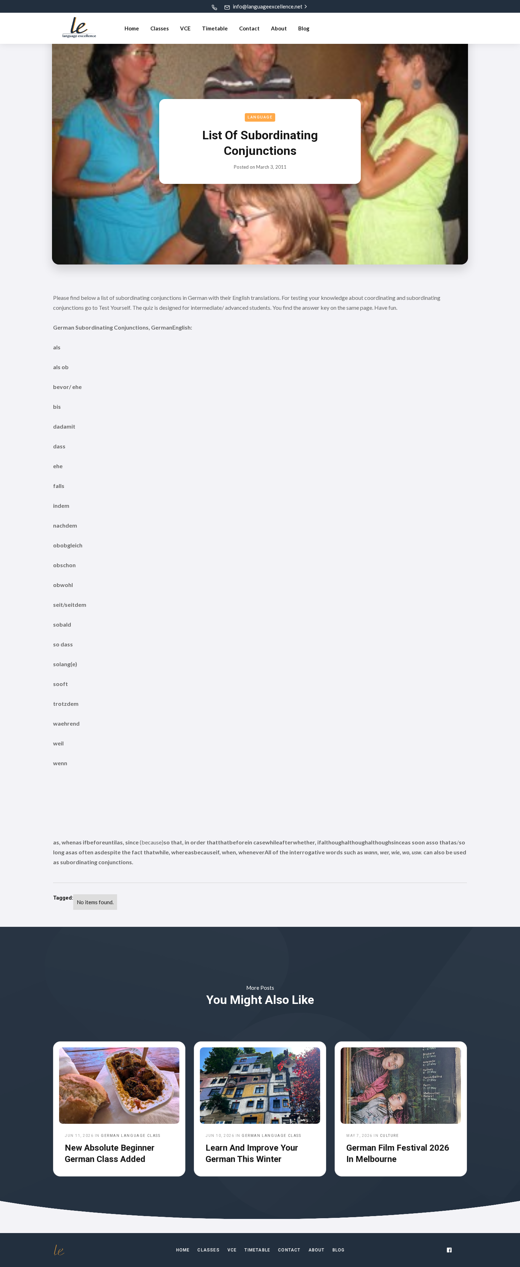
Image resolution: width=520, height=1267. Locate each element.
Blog (304, 28)
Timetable (215, 28)
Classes (159, 28)
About (279, 28)
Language (260, 117)
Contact (249, 28)
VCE (185, 28)
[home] (79, 28)
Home (132, 28)
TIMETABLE (257, 1250)
